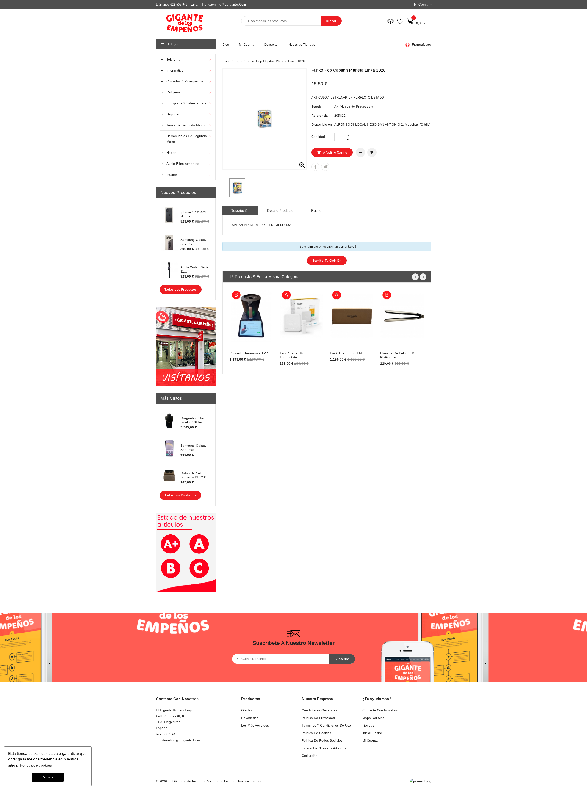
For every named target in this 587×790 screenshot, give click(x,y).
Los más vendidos (255, 725)
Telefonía (189, 59)
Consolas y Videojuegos (189, 81)
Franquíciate (421, 44)
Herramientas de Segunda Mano (189, 138)
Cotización (310, 755)
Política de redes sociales (322, 740)
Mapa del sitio (373, 718)
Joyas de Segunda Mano (189, 125)
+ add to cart (238, 315)
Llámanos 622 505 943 (171, 4)
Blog (225, 44)
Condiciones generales (319, 710)
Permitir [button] (48, 777)
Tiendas (368, 725)
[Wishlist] (400, 21)
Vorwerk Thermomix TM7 (249, 353)
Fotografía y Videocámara (189, 103)
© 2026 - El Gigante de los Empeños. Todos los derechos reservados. (209, 781)
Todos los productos (180, 289)
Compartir (315, 167)
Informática (189, 70)
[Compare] (390, 21)
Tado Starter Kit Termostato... (292, 355)
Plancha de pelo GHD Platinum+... (397, 355)
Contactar (271, 44)
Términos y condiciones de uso (326, 725)
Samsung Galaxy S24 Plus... (193, 447)
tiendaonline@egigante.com (178, 740)
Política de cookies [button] (36, 765)
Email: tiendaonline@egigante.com (218, 4)
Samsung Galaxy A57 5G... (193, 242)
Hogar (189, 153)
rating (316, 210)
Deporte (189, 114)
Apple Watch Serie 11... (194, 269)
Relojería (189, 92)
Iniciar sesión (372, 733)
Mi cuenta (247, 44)
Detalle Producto (280, 210)
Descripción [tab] (239, 210)
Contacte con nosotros (177, 699)
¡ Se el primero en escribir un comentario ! (326, 246)
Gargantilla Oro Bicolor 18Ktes (192, 420)
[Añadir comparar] (360, 152)
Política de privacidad (318, 718)
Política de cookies (316, 733)
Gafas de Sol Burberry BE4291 (193, 475)
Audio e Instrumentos (189, 164)
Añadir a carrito (332, 152)
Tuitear (325, 167)
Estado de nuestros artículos (324, 748)
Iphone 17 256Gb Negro (193, 214)
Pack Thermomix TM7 (347, 353)
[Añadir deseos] (372, 152)
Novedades (249, 718)
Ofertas (246, 710)
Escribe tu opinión (326, 260)
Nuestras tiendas (301, 44)
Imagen (189, 175)
